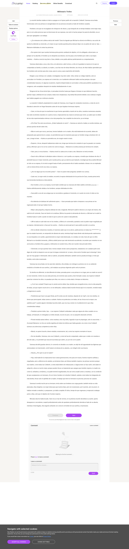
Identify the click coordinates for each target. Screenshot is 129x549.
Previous (55, 415)
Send (93, 473)
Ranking (35, 3)
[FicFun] (17, 3)
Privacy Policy (47, 536)
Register (104, 3)
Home (28, 3)
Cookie (32, 536)
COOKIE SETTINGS (44, 542)
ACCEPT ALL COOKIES (19, 542)
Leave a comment (94, 425)
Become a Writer (45, 3)
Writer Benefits (58, 3)
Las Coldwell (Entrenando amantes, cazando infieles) (49, 15)
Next (73, 415)
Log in (113, 3)
